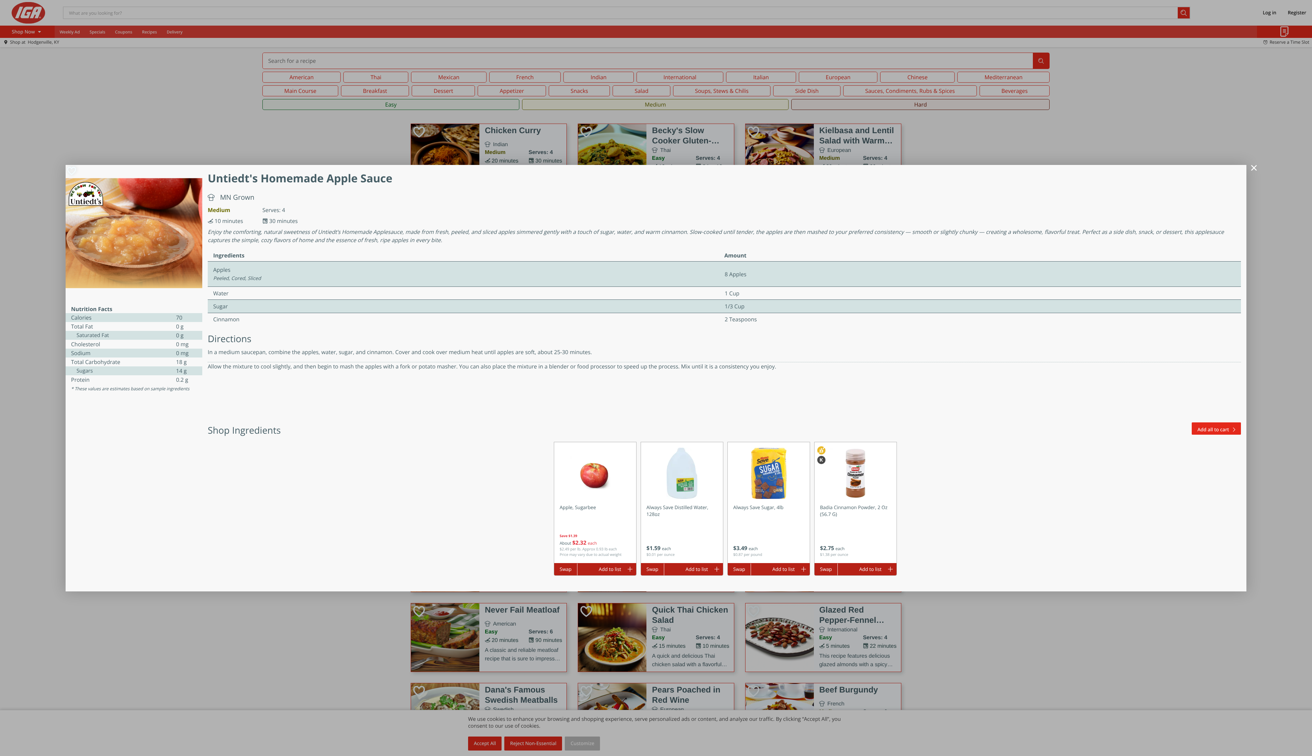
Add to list (610, 569)
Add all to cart (1213, 429)
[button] (595, 502)
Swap (566, 569)
